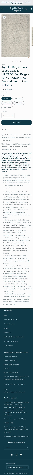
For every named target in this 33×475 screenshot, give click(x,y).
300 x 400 (7, 107)
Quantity (4, 111)
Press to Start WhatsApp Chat (14, 384)
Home (5, 315)
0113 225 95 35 (16, 3)
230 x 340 (18, 103)
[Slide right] (21, 61)
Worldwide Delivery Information (14, 337)
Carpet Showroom (9, 324)
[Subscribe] (27, 447)
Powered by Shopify (24, 473)
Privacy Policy (8, 345)
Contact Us (7, 332)
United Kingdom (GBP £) (15, 467)
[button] (2, 9)
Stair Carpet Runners (10, 319)
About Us (7, 328)
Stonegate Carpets (13, 473)
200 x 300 (7, 103)
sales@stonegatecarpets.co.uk (12, 2)
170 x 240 (17, 98)
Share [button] (6, 129)
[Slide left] (12, 61)
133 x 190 (6, 98)
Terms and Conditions (11, 341)
